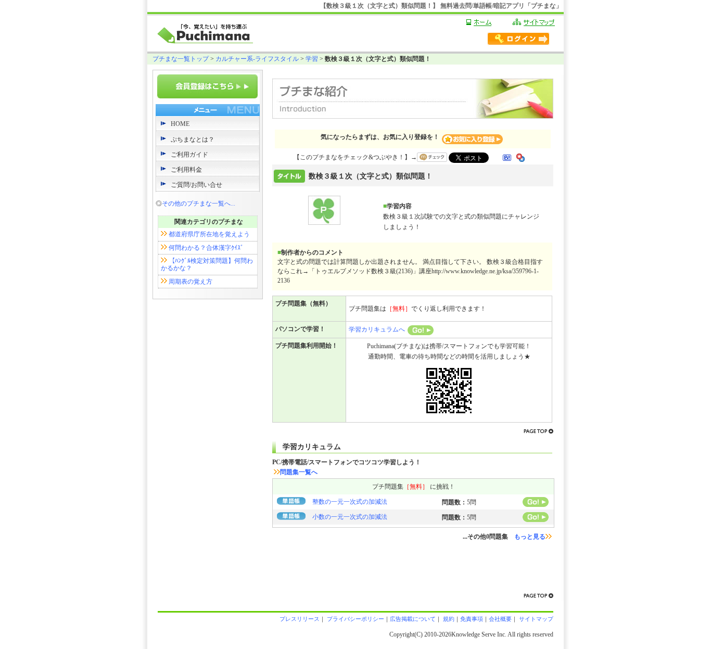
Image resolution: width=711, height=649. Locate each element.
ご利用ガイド (189, 154)
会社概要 (500, 619)
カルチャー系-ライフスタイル (257, 58)
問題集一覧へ (299, 472)
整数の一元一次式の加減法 (349, 501)
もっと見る (529, 536)
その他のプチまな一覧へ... (198, 203)
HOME (180, 124)
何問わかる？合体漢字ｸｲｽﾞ (206, 247)
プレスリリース (300, 619)
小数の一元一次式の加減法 (349, 516)
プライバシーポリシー (354, 619)
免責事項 (471, 619)
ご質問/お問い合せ (196, 184)
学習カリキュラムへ (377, 329)
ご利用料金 (186, 169)
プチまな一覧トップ (181, 58)
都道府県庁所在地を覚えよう (209, 234)
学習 (312, 58)
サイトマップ (535, 619)
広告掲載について (413, 619)
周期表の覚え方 (190, 281)
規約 (447, 619)
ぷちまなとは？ (192, 139)
